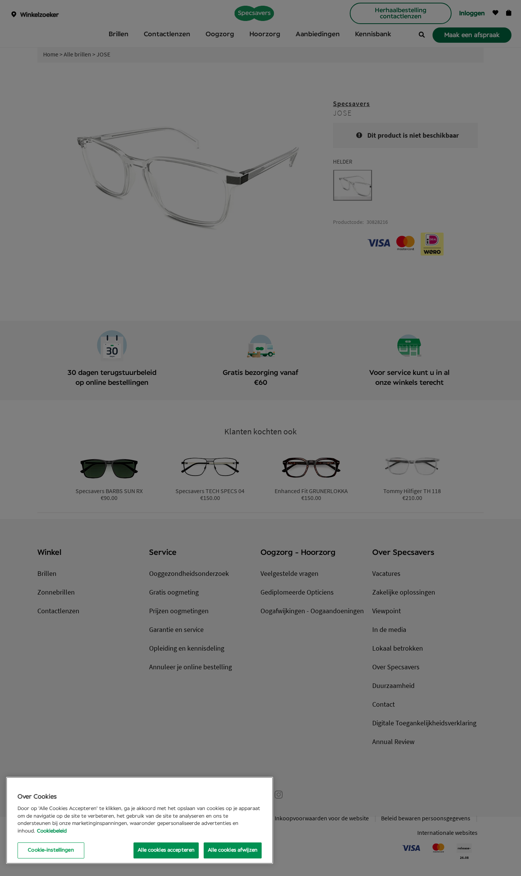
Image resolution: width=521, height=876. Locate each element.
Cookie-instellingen (51, 850)
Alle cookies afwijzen (232, 850)
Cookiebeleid (52, 831)
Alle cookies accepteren (166, 850)
